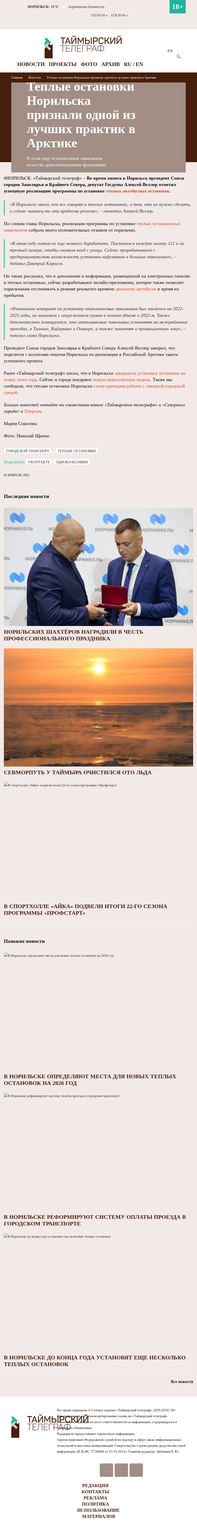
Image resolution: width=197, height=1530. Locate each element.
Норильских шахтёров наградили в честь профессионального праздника (73, 635)
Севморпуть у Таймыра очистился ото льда (78, 772)
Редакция (95, 1485)
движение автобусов (136, 288)
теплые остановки (77, 451)
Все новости (182, 1381)
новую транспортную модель (121, 379)
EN (170, 51)
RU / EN (133, 64)
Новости (31, 64)
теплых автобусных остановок (137, 190)
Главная (17, 77)
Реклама (95, 1497)
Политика (95, 1504)
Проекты (63, 64)
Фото (89, 64)
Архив (110, 64)
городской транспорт (27, 451)
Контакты (95, 1491)
